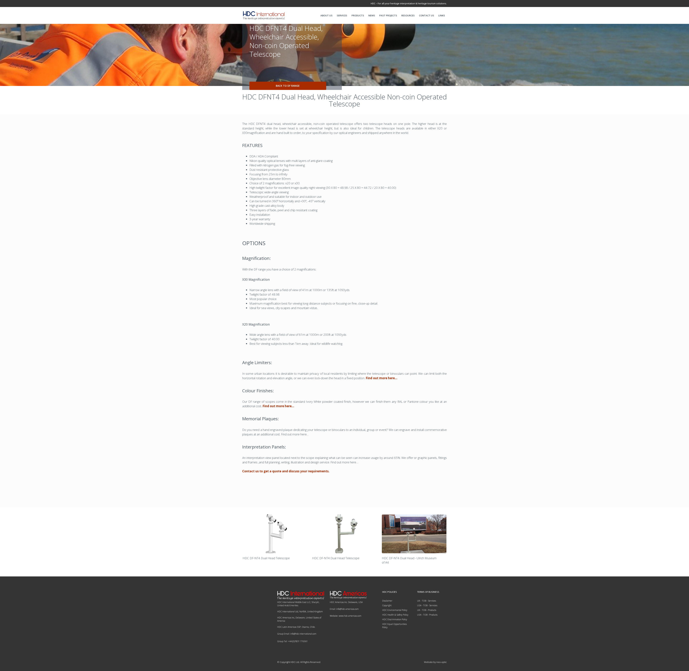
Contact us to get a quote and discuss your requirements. (285, 471)
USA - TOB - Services (427, 605)
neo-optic (441, 662)
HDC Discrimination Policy (394, 619)
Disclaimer (387, 600)
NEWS (371, 15)
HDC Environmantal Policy (394, 610)
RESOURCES (408, 15)
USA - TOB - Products (427, 614)
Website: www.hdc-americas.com (345, 615)
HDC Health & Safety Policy (395, 614)
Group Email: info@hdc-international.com (296, 633)
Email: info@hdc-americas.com (344, 609)
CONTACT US (426, 15)
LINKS (441, 15)
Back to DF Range (288, 85)
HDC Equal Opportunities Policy (394, 626)
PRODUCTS (357, 15)
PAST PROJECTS (388, 15)
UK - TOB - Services (426, 600)
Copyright (387, 605)
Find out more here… (381, 378)
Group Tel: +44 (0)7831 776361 (292, 641)
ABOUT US (326, 15)
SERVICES (342, 15)
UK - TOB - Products (426, 610)
